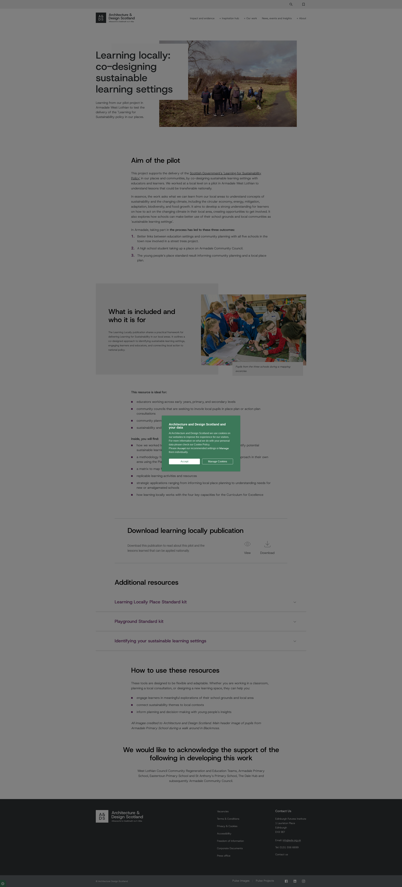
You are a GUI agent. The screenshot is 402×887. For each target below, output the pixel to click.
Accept (184, 461)
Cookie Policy (201, 444)
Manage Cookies (217, 461)
